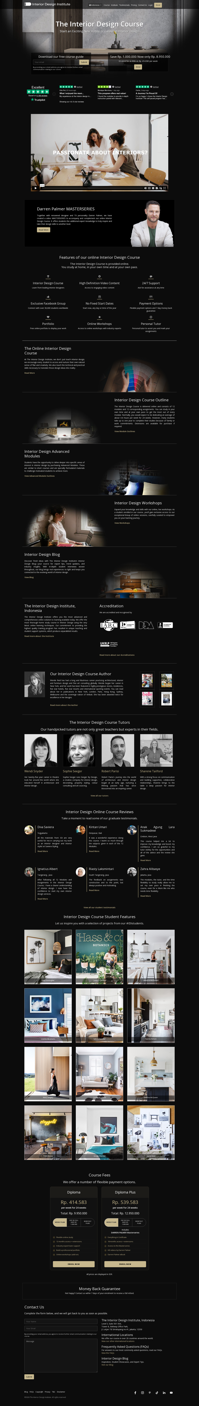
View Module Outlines (125, 431)
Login (150, 5)
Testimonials (124, 5)
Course (107, 5)
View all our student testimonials (99, 907)
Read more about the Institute (39, 636)
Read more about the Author (64, 705)
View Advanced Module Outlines (40, 476)
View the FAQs (108, 1353)
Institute (114, 5)
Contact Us (142, 5)
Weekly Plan (60, 1222)
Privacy (47, 1392)
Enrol (158, 5)
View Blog (29, 577)
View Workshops (122, 523)
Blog (26, 1392)
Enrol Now (74, 1264)
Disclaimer (61, 1392)
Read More (43, 230)
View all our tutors (99, 795)
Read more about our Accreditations (117, 655)
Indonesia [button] (95, 5)
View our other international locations (118, 1341)
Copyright (39, 1392)
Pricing (134, 5)
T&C (53, 1392)
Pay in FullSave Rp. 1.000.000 (73, 1222)
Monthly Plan (87, 1222)
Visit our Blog (107, 1364)
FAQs (32, 1392)
